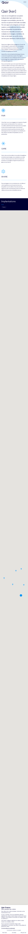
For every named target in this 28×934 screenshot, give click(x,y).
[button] (16, 569)
